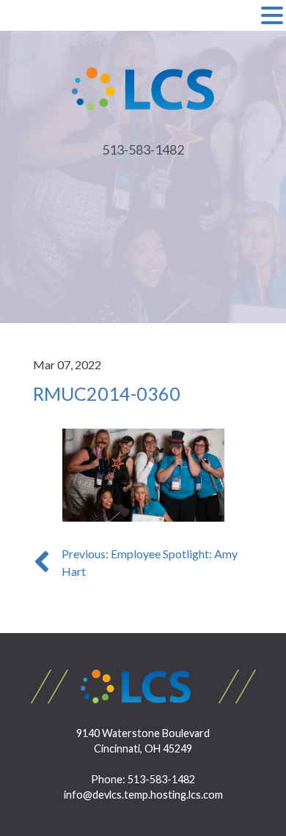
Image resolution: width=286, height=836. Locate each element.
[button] (272, 16)
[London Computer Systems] (143, 88)
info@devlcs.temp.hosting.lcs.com (143, 794)
